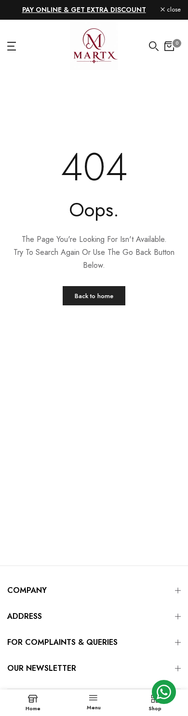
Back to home (94, 296)
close (173, 10)
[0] (169, 46)
